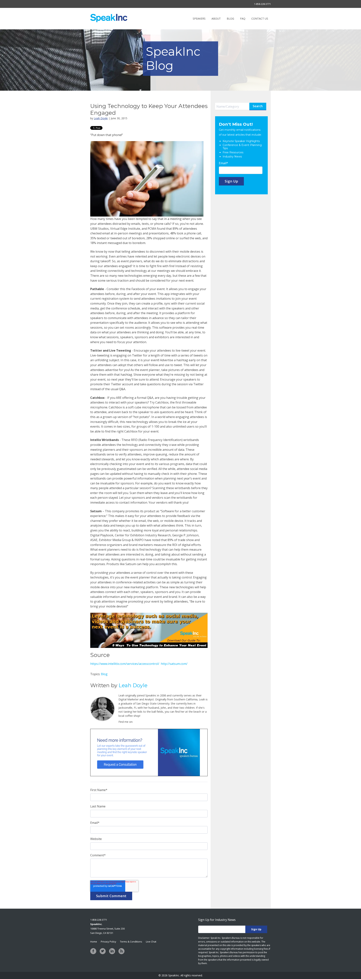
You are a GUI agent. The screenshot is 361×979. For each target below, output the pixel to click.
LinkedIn (136, 722)
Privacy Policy (108, 941)
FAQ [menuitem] (242, 18)
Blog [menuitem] (230, 18)
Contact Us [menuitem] (259, 18)
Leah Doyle (101, 118)
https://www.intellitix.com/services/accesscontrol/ (125, 664)
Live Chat (151, 941)
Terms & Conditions (131, 941)
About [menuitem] (216, 18)
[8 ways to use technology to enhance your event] (149, 615)
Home (93, 941)
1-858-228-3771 (262, 4)
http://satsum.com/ (174, 664)
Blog (104, 674)
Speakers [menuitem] (199, 18)
